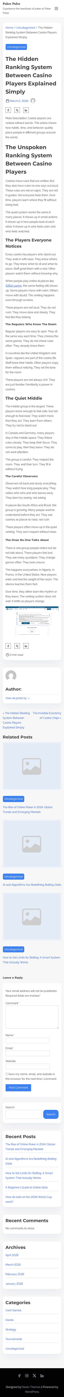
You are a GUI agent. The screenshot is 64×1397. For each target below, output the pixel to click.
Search (9, 1107)
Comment (12, 1003)
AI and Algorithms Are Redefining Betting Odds (32, 884)
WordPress (32, 1391)
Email (9, 1048)
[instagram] (27, 1376)
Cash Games (13, 1310)
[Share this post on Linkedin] (26, 110)
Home (9, 27)
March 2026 (13, 1264)
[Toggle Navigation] (56, 8)
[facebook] (8, 110)
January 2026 (14, 1283)
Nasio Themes (31, 1387)
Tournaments (13, 1339)
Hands (9, 1320)
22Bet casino (13, 285)
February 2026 (14, 1274)
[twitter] (17, 110)
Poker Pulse (11, 3)
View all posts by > (17, 698)
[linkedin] (42, 1376)
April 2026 (12, 1255)
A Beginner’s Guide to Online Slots (26, 1187)
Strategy (10, 1329)
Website (10, 1061)
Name (10, 1035)
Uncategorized (25, 27)
